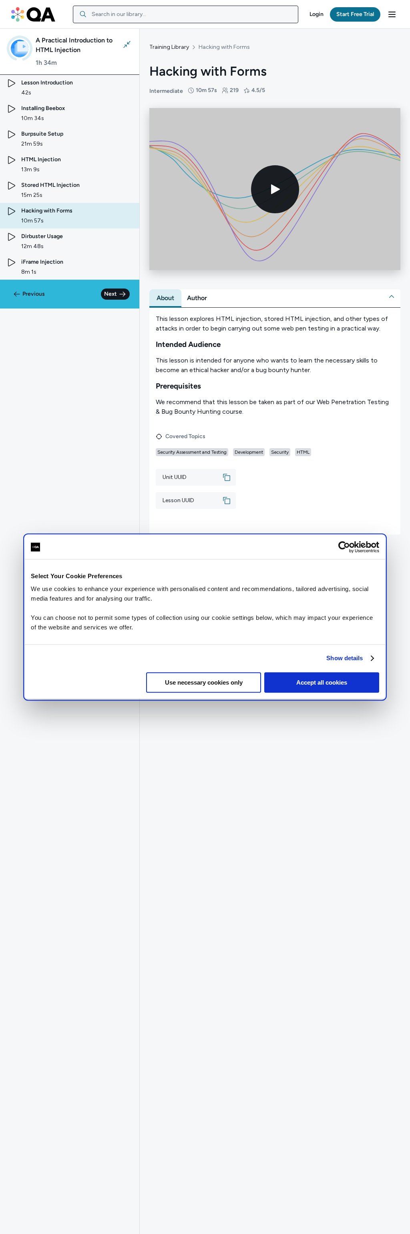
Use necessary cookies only (204, 682)
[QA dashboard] (33, 14)
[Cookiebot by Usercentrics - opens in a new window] (344, 547)
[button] (316, 14)
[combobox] (185, 14)
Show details (344, 658)
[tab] (165, 298)
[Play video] (275, 189)
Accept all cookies (321, 682)
